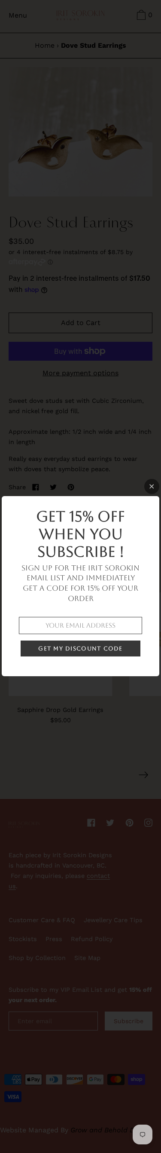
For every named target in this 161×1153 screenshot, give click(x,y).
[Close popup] (151, 486)
